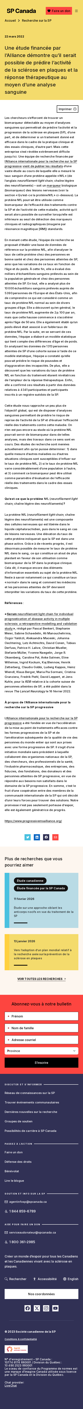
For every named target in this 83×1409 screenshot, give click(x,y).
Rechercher (17, 1279)
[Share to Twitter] (28, 837)
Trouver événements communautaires (32, 1102)
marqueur (54, 185)
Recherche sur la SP (37, 20)
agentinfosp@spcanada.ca (28, 1201)
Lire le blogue (14, 1180)
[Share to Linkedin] (37, 837)
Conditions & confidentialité (21, 1339)
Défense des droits (18, 1162)
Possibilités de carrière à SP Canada (30, 1131)
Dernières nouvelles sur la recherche (31, 1112)
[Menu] (76, 11)
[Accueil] (21, 11)
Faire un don (61, 11)
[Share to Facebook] (46, 837)
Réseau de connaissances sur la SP (30, 1093)
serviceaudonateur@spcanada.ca (32, 1232)
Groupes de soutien (19, 1121)
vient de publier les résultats (43, 166)
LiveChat (11, 1385)
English (73, 1279)
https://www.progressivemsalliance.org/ (33, 821)
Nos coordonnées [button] (41, 1294)
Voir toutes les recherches (40, 979)
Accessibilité (47, 1279)
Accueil (10, 20)
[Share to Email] (55, 837)
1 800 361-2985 (22, 1242)
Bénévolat (12, 1171)
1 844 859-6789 (22, 1211)
